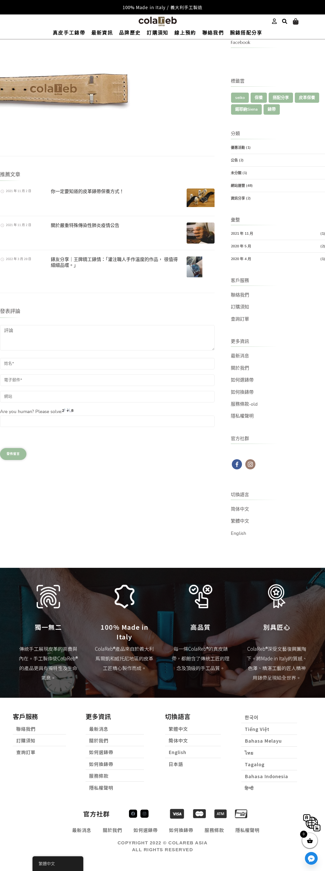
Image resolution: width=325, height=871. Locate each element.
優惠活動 (238, 147)
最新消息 (240, 356)
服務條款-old (244, 404)
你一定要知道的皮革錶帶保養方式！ (87, 191)
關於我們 (240, 368)
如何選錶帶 (242, 380)
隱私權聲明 (242, 416)
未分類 (236, 172)
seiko (240, 97)
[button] (284, 21)
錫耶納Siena (246, 109)
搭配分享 (281, 97)
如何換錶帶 (242, 392)
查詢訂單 (240, 319)
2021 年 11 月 (242, 233)
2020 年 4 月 (241, 259)
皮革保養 (307, 97)
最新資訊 (102, 33)
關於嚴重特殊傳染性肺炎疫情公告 (85, 225)
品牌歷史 (130, 33)
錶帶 (272, 109)
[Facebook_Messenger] (311, 858)
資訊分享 (238, 198)
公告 (234, 160)
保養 (259, 97)
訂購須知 (157, 33)
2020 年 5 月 (241, 246)
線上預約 (185, 33)
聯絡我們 (213, 33)
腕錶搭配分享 (246, 33)
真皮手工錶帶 (69, 33)
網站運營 (238, 185)
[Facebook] (133, 814)
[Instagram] (144, 814)
